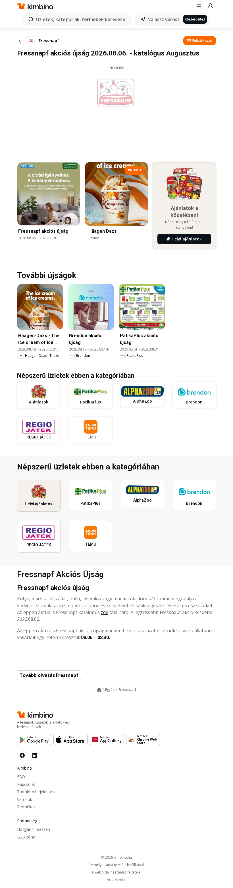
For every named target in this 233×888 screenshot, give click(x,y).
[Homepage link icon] (99, 689)
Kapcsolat (26, 784)
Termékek (26, 806)
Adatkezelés (116, 879)
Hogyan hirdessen (33, 829)
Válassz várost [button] (164, 19)
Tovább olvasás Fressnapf (49, 675)
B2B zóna (26, 837)
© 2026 (116, 857)
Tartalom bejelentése (37, 791)
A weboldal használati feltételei (116, 872)
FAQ (21, 776)
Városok (24, 799)
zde (104, 612)
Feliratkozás (202, 40)
